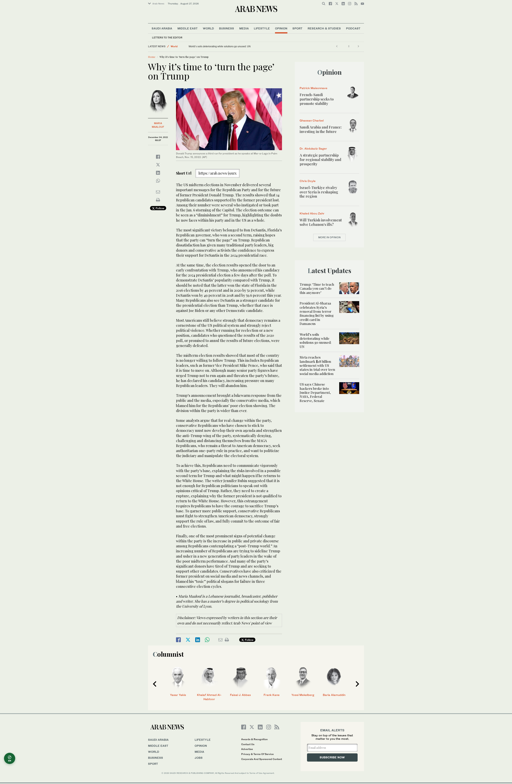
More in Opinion (329, 237)
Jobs (199, 757)
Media (244, 28)
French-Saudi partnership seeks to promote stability (317, 99)
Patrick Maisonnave (313, 88)
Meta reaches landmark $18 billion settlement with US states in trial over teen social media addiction (317, 365)
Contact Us (247, 744)
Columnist (168, 654)
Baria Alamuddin (334, 695)
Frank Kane (272, 695)
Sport (297, 28)
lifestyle (203, 739)
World (208, 28)
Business (226, 28)
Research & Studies (324, 28)
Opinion (281, 28)
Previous (155, 684)
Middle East (187, 28)
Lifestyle (262, 28)
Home (151, 56)
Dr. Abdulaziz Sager (313, 148)
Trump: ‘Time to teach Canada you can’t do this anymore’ (317, 288)
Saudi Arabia (162, 28)
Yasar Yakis (178, 695)
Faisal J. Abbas (240, 695)
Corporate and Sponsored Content (261, 759)
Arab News (158, 3)
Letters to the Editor (167, 37)
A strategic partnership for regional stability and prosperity (320, 159)
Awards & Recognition (254, 739)
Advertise (247, 749)
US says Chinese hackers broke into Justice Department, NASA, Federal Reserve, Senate (315, 392)
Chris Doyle (308, 181)
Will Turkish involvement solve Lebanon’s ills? (321, 222)
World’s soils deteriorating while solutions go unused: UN (220, 46)
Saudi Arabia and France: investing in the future (321, 129)
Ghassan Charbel (312, 120)
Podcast (353, 28)
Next (357, 684)
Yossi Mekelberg (302, 695)
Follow (159, 208)
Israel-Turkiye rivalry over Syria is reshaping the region (319, 192)
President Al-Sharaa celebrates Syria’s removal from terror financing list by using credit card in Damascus (317, 313)
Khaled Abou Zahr (312, 213)
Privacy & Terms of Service (257, 754)
